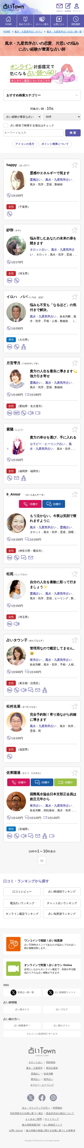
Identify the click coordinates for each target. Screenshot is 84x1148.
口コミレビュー (22, 891)
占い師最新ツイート (65, 992)
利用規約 (57, 1108)
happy (17, 165)
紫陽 (14, 429)
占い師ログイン (62, 1025)
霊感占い (35, 1073)
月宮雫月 (22, 363)
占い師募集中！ (22, 1025)
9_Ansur (24, 494)
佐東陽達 (23, 773)
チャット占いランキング (62, 903)
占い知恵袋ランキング (62, 913)
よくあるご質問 (33, 1119)
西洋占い (48, 1079)
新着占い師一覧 (26, 992)
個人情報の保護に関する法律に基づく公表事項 (50, 1130)
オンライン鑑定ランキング (22, 913)
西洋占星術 (52, 1068)
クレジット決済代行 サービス (42, 1033)
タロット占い (36, 1062)
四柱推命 (50, 1062)
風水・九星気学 (34, 1068)
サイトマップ (52, 1119)
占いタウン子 (24, 640)
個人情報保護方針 (31, 1124)
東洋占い (35, 1079)
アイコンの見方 (24, 143)
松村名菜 (21, 706)
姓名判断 (48, 1073)
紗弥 (13, 230)
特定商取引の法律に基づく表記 (26, 1113)
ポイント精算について (55, 143)
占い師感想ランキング (62, 891)
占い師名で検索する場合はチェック (32, 125)
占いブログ (62, 1009)
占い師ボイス (22, 1009)
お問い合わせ (16, 1130)
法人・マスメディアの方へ (36, 1108)
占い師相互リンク (53, 1124)
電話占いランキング (22, 903)
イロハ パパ (24, 297)
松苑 (16, 574)
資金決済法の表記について (60, 1113)
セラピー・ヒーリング (42, 1085)
